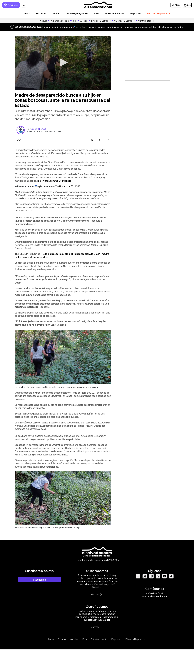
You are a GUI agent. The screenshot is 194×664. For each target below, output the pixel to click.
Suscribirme (39, 579)
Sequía (43, 21)
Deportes (135, 13)
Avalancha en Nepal (60, 21)
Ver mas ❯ (96, 594)
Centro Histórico (146, 21)
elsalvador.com (112, 27)
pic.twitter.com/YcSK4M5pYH (54, 180)
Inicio (27, 13)
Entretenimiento (114, 13)
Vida (96, 13)
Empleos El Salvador (100, 21)
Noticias (41, 13)
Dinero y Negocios (135, 639)
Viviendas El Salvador (124, 21)
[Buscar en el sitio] (23, 5)
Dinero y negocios (77, 13)
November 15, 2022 (69, 186)
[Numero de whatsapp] (158, 577)
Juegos (83, 21)
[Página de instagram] (151, 577)
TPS (74, 21)
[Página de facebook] (137, 577)
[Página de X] (144, 577)
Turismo (56, 13)
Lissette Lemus (38, 128)
